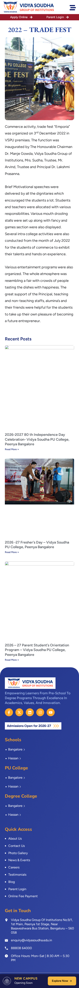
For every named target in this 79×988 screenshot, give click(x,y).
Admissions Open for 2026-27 (29, 726)
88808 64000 (21, 948)
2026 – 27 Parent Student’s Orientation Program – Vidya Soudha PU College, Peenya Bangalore (37, 650)
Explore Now (60, 981)
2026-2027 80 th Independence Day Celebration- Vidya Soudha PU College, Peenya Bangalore (37, 439)
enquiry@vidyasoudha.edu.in (31, 940)
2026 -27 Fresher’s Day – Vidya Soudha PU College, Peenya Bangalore (37, 544)
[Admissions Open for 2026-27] (56, 726)
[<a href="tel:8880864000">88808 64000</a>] (6, 948)
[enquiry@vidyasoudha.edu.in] (6, 940)
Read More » (12, 449)
